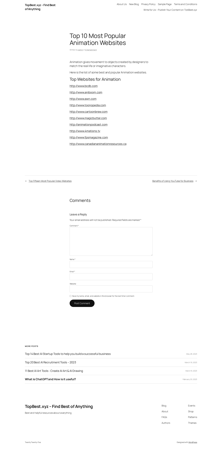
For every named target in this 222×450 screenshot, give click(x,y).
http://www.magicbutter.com (88, 118)
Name (72, 259)
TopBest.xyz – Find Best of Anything (40, 7)
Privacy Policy (148, 4)
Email (72, 271)
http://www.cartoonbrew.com (89, 112)
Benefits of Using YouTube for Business (172, 180)
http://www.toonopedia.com (88, 105)
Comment (74, 225)
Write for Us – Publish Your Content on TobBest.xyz (170, 9)
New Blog (134, 4)
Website (73, 283)
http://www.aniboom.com (86, 92)
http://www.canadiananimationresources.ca (98, 144)
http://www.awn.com (83, 99)
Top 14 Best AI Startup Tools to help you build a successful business (68, 353)
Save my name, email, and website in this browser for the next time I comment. (103, 296)
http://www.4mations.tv (85, 131)
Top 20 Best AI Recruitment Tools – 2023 (50, 362)
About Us (122, 4)
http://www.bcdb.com (84, 86)
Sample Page (165, 4)
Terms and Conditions (185, 4)
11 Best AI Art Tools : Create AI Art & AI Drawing (54, 370)
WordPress (192, 442)
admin (80, 50)
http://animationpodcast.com (89, 124)
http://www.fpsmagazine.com (89, 137)
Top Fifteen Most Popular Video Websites (50, 180)
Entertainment (91, 50)
